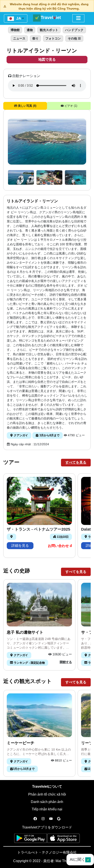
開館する (66, 662)
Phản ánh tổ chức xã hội (47, 794)
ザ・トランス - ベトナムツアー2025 (38, 529)
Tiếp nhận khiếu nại (47, 809)
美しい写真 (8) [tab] (26, 105)
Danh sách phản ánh (47, 802)
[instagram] (43, 819)
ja (18, 18)
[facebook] (35, 819)
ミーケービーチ (20, 743)
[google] (59, 819)
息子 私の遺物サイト (25, 632)
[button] (21, 177)
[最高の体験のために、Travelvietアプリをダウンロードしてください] (30, 839)
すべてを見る (75, 462)
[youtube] (51, 819)
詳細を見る (20, 545)
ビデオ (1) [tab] (70, 105)
